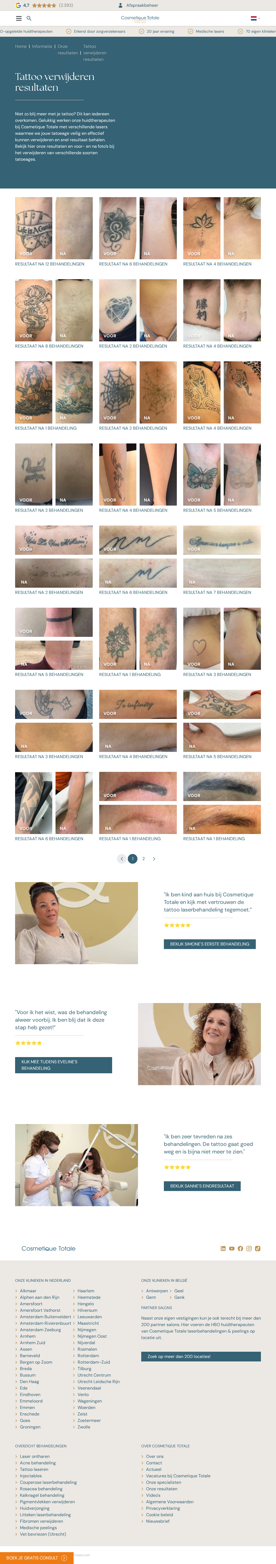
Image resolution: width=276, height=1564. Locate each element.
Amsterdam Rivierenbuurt (45, 1323)
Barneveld (30, 1355)
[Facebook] (239, 1248)
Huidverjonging (35, 1508)
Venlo (83, 1394)
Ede (23, 1388)
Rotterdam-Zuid (94, 1362)
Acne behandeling (38, 1463)
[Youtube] (230, 1248)
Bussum (28, 1375)
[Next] (154, 859)
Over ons (155, 1456)
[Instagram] (248, 1248)
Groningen (30, 1427)
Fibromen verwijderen (41, 1521)
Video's (153, 1495)
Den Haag (29, 1381)
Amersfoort (31, 1304)
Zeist (82, 1414)
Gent (151, 1297)
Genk (179, 1297)
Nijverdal (86, 1343)
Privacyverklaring (163, 1508)
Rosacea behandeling (41, 1489)
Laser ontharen (35, 1456)
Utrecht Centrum (94, 1375)
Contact (154, 1463)
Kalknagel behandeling (42, 1495)
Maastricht (88, 1323)
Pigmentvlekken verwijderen (47, 1502)
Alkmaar (28, 1291)
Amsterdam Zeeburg (40, 1330)
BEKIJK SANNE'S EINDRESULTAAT (202, 1186)
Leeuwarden (90, 1317)
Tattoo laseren (34, 1469)
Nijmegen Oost (92, 1336)
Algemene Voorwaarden (170, 1502)
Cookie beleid (159, 1515)
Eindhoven (30, 1394)
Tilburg (84, 1368)
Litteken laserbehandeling (45, 1515)
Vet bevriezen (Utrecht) (43, 1534)
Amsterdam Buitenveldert (45, 1317)
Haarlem (86, 1291)
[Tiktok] (256, 1248)
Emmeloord (31, 1401)
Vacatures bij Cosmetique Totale (178, 1476)
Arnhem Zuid (32, 1343)
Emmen (27, 1407)
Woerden (86, 1407)
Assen (26, 1349)
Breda (26, 1368)
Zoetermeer (89, 1420)
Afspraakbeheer (142, 5)
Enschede (29, 1414)
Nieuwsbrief (158, 1521)
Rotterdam (88, 1355)
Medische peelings (38, 1528)
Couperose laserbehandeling (48, 1482)
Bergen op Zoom (36, 1362)
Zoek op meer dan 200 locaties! (179, 1356)
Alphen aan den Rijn (39, 1297)
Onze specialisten (163, 1482)
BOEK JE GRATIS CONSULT (32, 1558)
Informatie (42, 46)
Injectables (31, 1476)
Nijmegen (87, 1330)
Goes (25, 1420)
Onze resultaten (161, 1489)
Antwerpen (157, 1291)
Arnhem (28, 1336)
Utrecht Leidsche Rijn (99, 1381)
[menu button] (19, 18)
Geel (179, 1291)
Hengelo (86, 1304)
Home (21, 46)
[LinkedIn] (222, 1248)
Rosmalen (87, 1349)
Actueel (153, 1469)
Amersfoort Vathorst (40, 1310)
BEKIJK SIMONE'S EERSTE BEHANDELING (209, 944)
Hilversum (87, 1310)
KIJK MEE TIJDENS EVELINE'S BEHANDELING (49, 1065)
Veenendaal (89, 1388)
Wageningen (90, 1401)
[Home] (140, 18)
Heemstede (89, 1297)
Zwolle (84, 1427)
